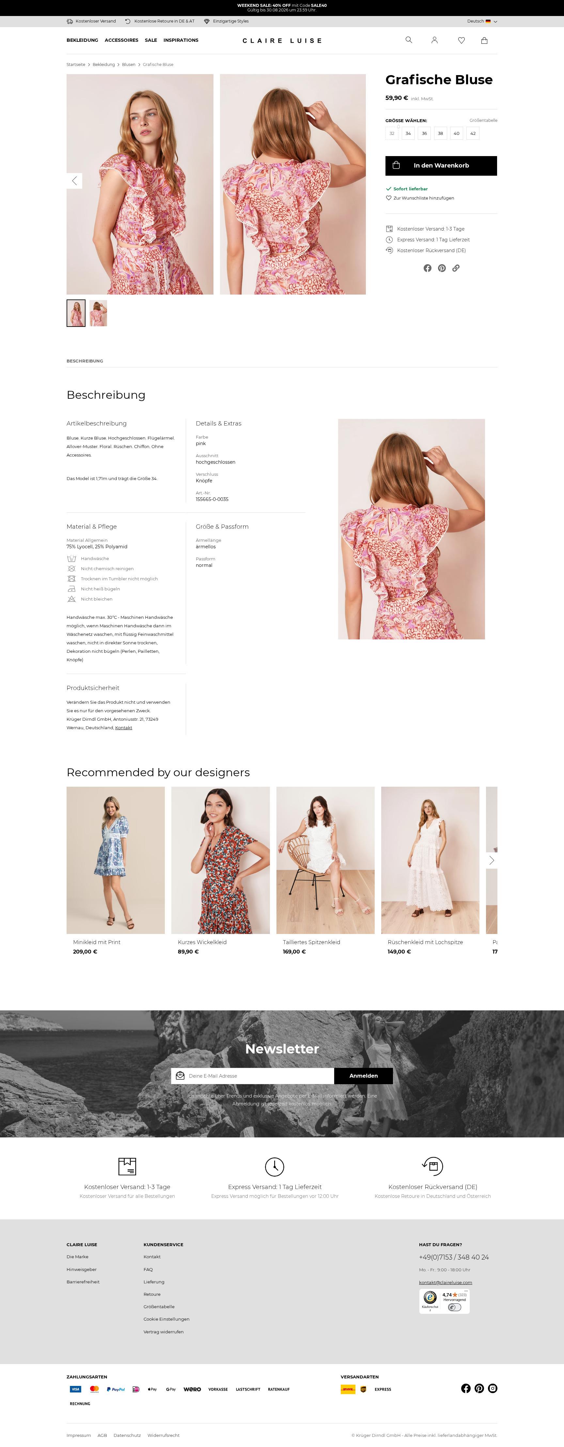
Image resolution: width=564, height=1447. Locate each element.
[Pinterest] (479, 1388)
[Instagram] (492, 1388)
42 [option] (473, 133)
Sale (151, 40)
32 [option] (392, 133)
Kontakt (123, 727)
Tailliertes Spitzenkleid (311, 942)
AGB (102, 1435)
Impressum (79, 1435)
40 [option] (457, 133)
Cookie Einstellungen (167, 1319)
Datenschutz (127, 1435)
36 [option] (424, 133)
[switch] (454, 1307)
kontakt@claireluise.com (445, 1282)
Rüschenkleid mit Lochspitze (425, 942)
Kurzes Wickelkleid (202, 942)
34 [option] (408, 133)
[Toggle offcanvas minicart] (484, 40)
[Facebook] (466, 1388)
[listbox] (441, 136)
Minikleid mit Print (96, 942)
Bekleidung (82, 40)
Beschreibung (85, 360)
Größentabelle (159, 1306)
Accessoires (121, 40)
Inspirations (181, 40)
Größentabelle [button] (483, 120)
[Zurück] (74, 181)
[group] (441, 132)
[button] (482, 21)
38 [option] (440, 133)
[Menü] (466, 1292)
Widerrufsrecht (164, 1435)
